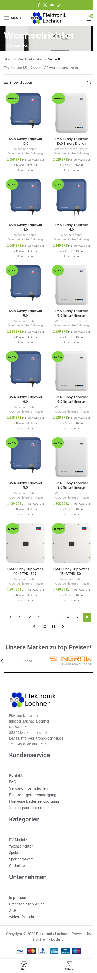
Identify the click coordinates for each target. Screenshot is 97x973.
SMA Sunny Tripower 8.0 (24, 475)
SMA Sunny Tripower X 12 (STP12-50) (24, 559)
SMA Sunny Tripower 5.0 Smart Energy (68, 307)
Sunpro (21, 649)
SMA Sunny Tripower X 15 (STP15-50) (68, 559)
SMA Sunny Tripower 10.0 (24, 139)
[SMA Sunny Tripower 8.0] (24, 448)
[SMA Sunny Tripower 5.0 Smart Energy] (68, 280)
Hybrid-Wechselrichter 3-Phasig (68, 149)
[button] (91, 649)
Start (8, 59)
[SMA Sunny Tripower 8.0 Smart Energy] (68, 448)
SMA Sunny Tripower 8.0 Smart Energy (68, 475)
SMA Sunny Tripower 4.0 (68, 223)
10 (42, 615)
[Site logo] (46, 17)
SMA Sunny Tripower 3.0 (24, 223)
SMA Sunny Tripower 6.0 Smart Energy (68, 391)
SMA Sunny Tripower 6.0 (24, 391)
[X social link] (43, 5)
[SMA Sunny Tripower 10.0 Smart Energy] (68, 112)
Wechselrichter (30, 59)
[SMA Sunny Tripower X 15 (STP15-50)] (68, 532)
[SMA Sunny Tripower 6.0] (24, 364)
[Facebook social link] (37, 5)
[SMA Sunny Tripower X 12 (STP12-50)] (24, 532)
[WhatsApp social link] (56, 5)
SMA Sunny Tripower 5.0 (24, 307)
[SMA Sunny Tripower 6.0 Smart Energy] (68, 364)
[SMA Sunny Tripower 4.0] (68, 196)
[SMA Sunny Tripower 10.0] (24, 112)
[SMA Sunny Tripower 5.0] (24, 280)
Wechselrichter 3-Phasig (25, 151)
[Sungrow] (64, 649)
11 (51, 615)
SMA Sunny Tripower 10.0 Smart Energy (68, 139)
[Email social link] (50, 5)
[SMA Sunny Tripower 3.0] (24, 196)
